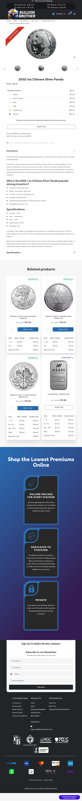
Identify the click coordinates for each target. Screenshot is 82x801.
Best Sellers (35, 716)
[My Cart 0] (69, 14)
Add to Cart (28, 329)
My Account (16, 706)
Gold (32, 703)
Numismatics (35, 713)
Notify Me (41, 127)
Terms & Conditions (19, 716)
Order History (17, 709)
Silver (33, 706)
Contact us (16, 703)
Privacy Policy (17, 713)
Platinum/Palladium (38, 709)
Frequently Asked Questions (59, 709)
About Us (52, 703)
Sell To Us (52, 706)
